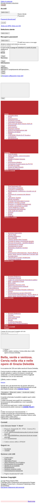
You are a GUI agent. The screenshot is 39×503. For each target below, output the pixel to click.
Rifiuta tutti (15, 392)
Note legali (7, 459)
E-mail (20, 42)
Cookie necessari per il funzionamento (13, 412)
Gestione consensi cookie (12, 469)
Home (6, 349)
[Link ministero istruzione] (9, 3)
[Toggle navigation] (15, 90)
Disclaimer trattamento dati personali (12, 487)
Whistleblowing (9, 467)
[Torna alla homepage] (12, 76)
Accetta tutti (28, 392)
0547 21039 (11, 430)
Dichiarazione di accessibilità (13, 464)
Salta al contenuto (6, 1)
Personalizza (4, 392)
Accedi (3, 5)
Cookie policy (8, 457)
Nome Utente (22, 14)
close (2, 98)
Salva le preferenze (15, 418)
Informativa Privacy (10, 461)
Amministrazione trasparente (13, 470)
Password (21, 16)
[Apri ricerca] (24, 54)
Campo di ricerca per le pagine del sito (13, 331)
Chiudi (3, 56)
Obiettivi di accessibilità (12, 466)
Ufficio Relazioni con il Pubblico (14, 462)
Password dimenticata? (8, 19)
